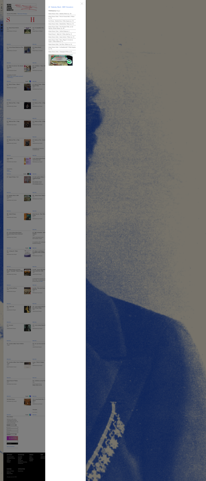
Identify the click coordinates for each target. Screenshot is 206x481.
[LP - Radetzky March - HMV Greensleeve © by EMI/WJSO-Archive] (60, 60)
